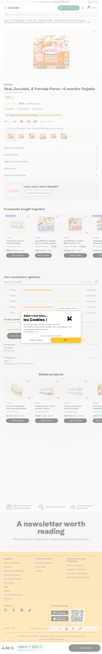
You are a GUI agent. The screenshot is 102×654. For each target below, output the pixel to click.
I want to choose (36, 340)
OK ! (66, 340)
